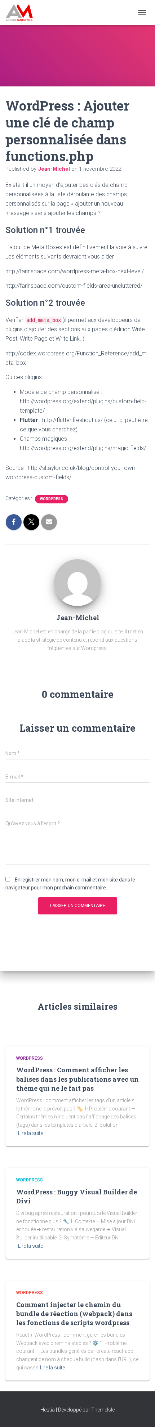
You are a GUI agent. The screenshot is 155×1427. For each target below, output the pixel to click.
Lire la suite (30, 1133)
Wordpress (51, 499)
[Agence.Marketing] (22, 13)
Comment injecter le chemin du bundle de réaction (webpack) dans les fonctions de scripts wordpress (74, 1313)
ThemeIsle (103, 1410)
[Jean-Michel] (77, 582)
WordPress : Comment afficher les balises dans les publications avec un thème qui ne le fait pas (77, 1078)
